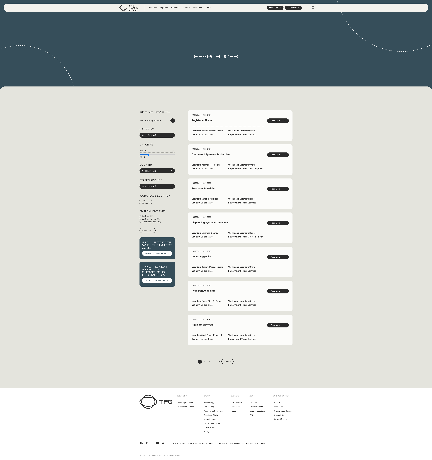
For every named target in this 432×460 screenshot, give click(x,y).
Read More (275, 121)
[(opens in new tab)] (129, 7)
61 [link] (219, 361)
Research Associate (203, 290)
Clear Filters (147, 230)
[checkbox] (157, 200)
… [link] (214, 361)
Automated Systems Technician (211, 154)
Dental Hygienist (201, 256)
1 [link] (199, 361)
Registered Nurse (202, 120)
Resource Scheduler (204, 188)
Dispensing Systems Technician (210, 222)
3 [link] (209, 361)
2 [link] (204, 361)
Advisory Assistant (203, 324)
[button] (275, 8)
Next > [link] (227, 361)
